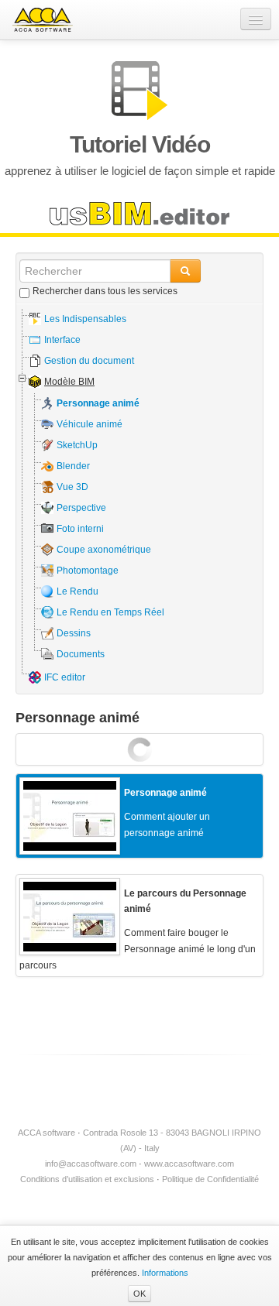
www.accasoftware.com (189, 1163)
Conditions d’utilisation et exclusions (87, 1179)
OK (139, 1293)
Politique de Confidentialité (210, 1179)
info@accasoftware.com (90, 1163)
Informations (165, 1272)
